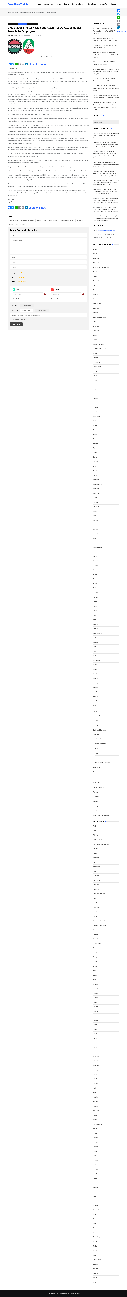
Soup (94, 647)
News (95, 556)
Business (96, 308)
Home (39, 4)
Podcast (95, 583)
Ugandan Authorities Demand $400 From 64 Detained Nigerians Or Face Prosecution (106, 165)
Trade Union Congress (21, 224)
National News (97, 547)
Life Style (96, 502)
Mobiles (95, 520)
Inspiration (96, 479)
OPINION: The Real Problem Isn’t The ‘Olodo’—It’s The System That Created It (106, 136)
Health (95, 470)
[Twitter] (122, 14)
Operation (96, 565)
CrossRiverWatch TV (99, 344)
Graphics (95, 461)
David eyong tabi (98, 171)
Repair (95, 606)
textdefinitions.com (99, 189)
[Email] (122, 24)
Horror (95, 475)
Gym (94, 466)
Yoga (94, 705)
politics (11, 224)
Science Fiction (97, 633)
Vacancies (96, 687)
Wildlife (95, 696)
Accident (95, 249)
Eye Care (95, 412)
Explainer (96, 407)
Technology (96, 660)
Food (94, 439)
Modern (95, 525)
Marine (95, 511)
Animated (96, 281)
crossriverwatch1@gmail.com (106, 231)
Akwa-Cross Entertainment (101, 267)
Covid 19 (95, 335)
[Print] (122, 21)
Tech (94, 656)
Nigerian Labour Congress (67, 220)
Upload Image (14, 305)
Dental (95, 371)
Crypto (95, 353)
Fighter (95, 425)
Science (95, 624)
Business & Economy (78, 4)
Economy (96, 389)
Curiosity (95, 358)
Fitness (95, 434)
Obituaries (96, 561)
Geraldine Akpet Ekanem (27, 220)
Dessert (95, 385)
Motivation (96, 534)
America (95, 272)
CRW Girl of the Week (99, 348)
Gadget (95, 457)
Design (95, 376)
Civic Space (96, 326)
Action (95, 254)
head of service (41, 220)
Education (96, 398)
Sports (95, 651)
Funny (95, 448)
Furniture (95, 452)
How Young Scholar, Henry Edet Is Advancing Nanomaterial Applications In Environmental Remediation (106, 200)
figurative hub (97, 162)
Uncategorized (97, 683)
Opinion (66, 4)
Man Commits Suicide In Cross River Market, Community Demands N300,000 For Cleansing (106, 55)
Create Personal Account (100, 142)
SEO (94, 638)
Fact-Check (96, 416)
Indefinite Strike (53, 220)
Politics (59, 4)
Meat (94, 516)
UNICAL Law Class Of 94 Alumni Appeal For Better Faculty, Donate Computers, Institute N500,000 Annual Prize (106, 71)
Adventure (96, 258)
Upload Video (14, 310)
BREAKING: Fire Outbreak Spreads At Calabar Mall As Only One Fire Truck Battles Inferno (106, 88)
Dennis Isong (97, 367)
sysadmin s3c (13, 35)
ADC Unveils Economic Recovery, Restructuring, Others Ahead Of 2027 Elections (104, 31)
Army (94, 285)
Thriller (95, 669)
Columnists (96, 330)
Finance (95, 430)
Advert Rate (104, 4)
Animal (95, 276)
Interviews (96, 488)
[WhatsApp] (122, 17)
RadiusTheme (75, 1294)
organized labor (81, 220)
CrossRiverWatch (18, 4)
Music (95, 538)
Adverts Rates (97, 263)
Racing (95, 601)
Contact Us (114, 4)
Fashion (95, 421)
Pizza (95, 574)
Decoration (96, 362)
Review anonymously (19, 319)
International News (98, 484)
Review (95, 615)
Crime (95, 339)
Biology (95, 294)
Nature (95, 552)
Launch (95, 497)
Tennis (95, 665)
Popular (95, 597)
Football (95, 443)
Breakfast (96, 299)
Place (95, 579)
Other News (92, 4)
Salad (94, 619)
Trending (95, 678)
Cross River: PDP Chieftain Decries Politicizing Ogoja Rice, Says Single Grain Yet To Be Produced (106, 145)
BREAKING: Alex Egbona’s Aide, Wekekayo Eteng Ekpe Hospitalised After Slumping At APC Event (106, 174)
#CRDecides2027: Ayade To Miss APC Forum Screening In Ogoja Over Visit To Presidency (105, 191)
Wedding (95, 692)
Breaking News (49, 4)
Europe (95, 403)
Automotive (96, 290)
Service (95, 642)
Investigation (97, 493)
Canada (95, 321)
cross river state (13, 220)
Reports (95, 610)
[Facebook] (122, 10)
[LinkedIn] (122, 28)
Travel (95, 674)
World (95, 701)
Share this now (37, 64)
